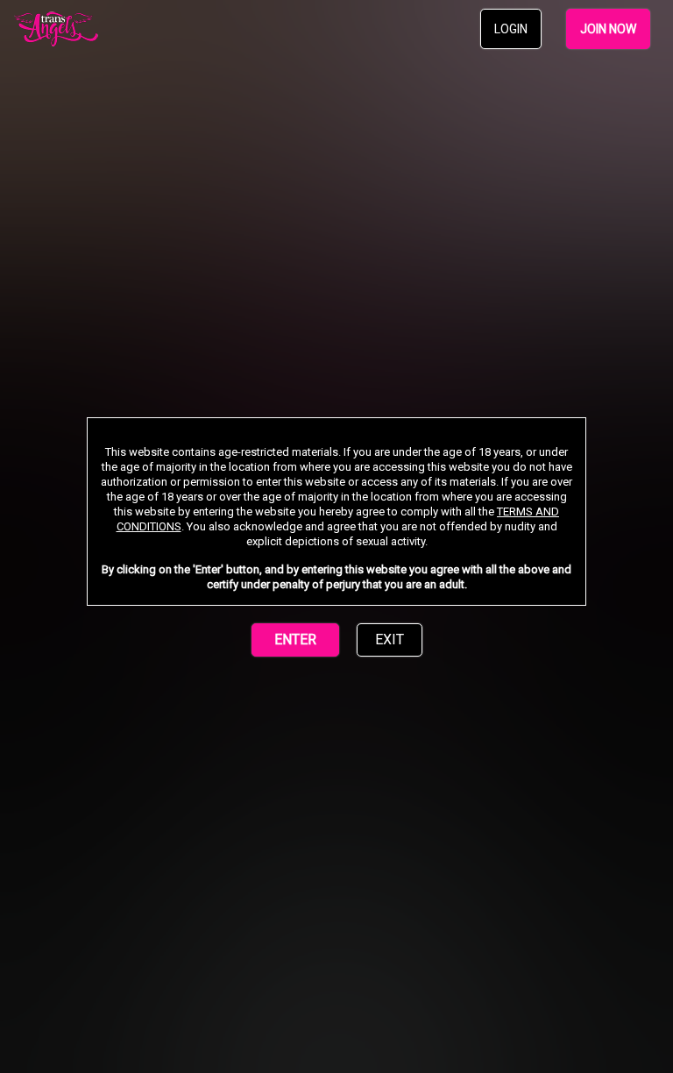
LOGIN (511, 29)
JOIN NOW (608, 29)
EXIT (389, 639)
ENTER (295, 639)
